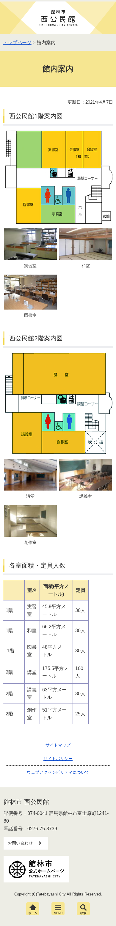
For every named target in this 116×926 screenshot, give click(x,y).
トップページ (17, 42)
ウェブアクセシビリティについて (58, 772)
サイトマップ (58, 745)
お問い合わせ (20, 843)
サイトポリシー (58, 758)
